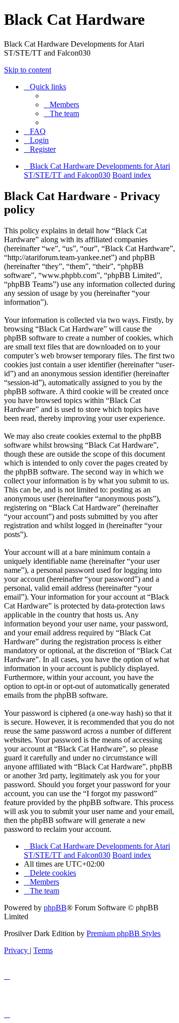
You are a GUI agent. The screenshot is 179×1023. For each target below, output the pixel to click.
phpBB (55, 907)
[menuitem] (61, 104)
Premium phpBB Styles (124, 933)
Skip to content (27, 70)
